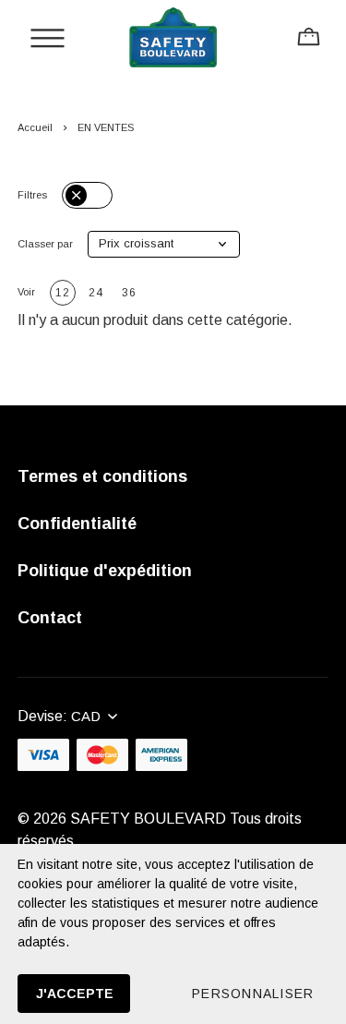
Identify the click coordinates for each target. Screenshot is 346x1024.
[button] (164, 244)
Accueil (35, 127)
